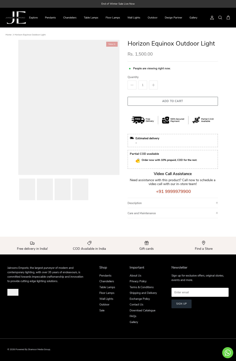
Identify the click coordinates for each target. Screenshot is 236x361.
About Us (135, 275)
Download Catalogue (142, 310)
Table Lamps (91, 17)
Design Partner (173, 17)
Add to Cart (172, 101)
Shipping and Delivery (143, 293)
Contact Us (136, 304)
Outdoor (152, 17)
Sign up (181, 303)
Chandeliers (70, 17)
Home (8, 34)
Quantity (133, 77)
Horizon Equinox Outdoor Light (30, 34)
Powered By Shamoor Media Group (32, 349)
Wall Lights (133, 17)
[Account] (211, 17)
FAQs (133, 316)
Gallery (193, 17)
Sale (102, 310)
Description (135, 203)
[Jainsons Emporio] (16, 17)
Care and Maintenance (142, 213)
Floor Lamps (113, 17)
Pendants (50, 17)
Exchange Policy (140, 299)
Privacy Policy (138, 281)
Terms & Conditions (142, 287)
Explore (33, 17)
